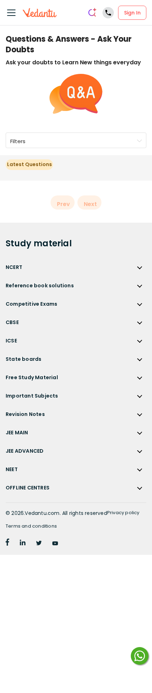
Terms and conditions (31, 526)
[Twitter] (39, 543)
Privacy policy (123, 512)
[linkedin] (22, 543)
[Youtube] (55, 543)
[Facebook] (7, 543)
